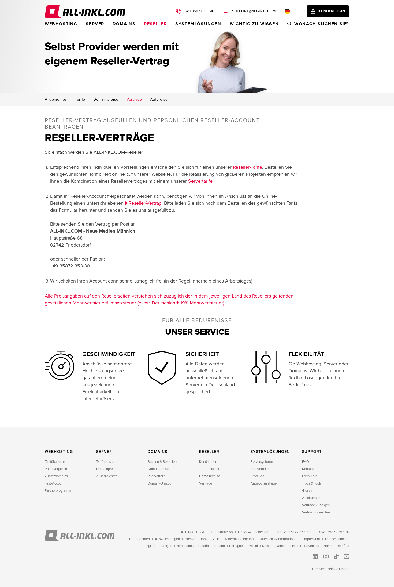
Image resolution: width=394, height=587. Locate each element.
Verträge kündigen (316, 505)
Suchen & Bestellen (162, 462)
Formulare (309, 476)
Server (95, 24)
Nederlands (185, 546)
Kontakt (308, 469)
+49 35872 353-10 (198, 11)
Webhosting (61, 24)
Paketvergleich (56, 469)
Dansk (280, 546)
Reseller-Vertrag (145, 203)
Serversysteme (262, 462)
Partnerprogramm (58, 491)
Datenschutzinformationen (278, 539)
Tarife (80, 99)
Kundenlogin (331, 11)
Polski (253, 546)
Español (204, 546)
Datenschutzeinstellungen (329, 569)
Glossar (307, 491)
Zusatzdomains (56, 476)
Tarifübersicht (55, 462)
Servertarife (200, 181)
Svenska (312, 546)
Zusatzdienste (106, 476)
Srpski (267, 546)
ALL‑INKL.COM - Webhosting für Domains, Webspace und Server (85, 11)
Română (343, 546)
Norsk (328, 546)
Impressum (311, 539)
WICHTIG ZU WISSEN (254, 24)
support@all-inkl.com (253, 11)
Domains (124, 24)
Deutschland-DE (337, 539)
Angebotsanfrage (264, 483)
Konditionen (208, 462)
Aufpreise (159, 99)
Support (312, 451)
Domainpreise (105, 99)
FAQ (305, 462)
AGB (215, 539)
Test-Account (54, 483)
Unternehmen (139, 539)
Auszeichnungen (167, 539)
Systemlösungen (198, 24)
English (149, 546)
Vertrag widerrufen (316, 512)
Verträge (134, 99)
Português (236, 546)
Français (165, 546)
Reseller (155, 24)
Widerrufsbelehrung (239, 539)
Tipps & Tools (312, 483)
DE (295, 11)
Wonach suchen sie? (321, 24)
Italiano (219, 546)
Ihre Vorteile (157, 476)
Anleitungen (311, 498)
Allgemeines (56, 99)
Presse (190, 539)
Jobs (203, 539)
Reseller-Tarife (247, 167)
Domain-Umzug (159, 483)
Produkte (257, 476)
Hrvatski (296, 546)
